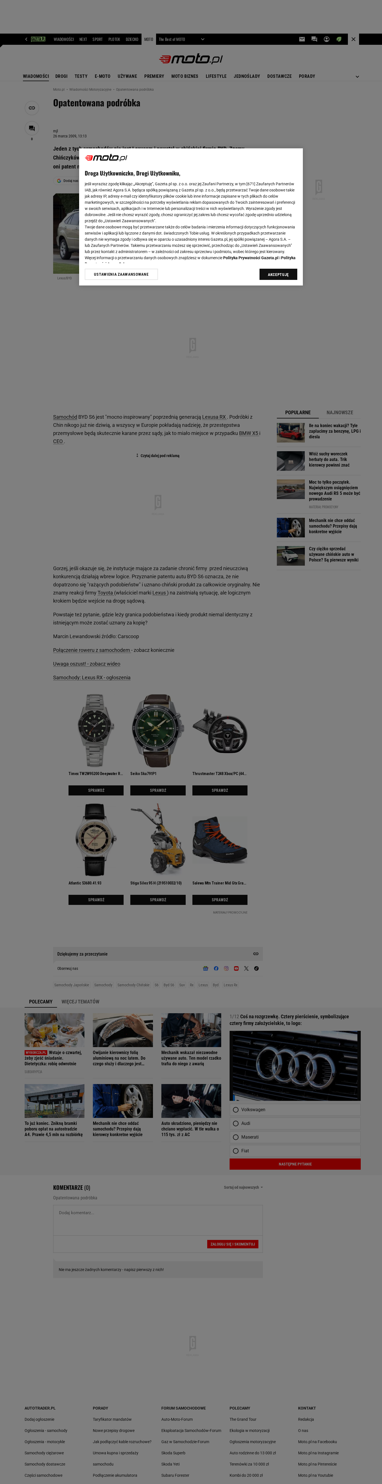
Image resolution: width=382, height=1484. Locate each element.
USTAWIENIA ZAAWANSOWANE (121, 274)
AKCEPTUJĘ (278, 274)
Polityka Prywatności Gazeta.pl (251, 258)
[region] (191, 216)
